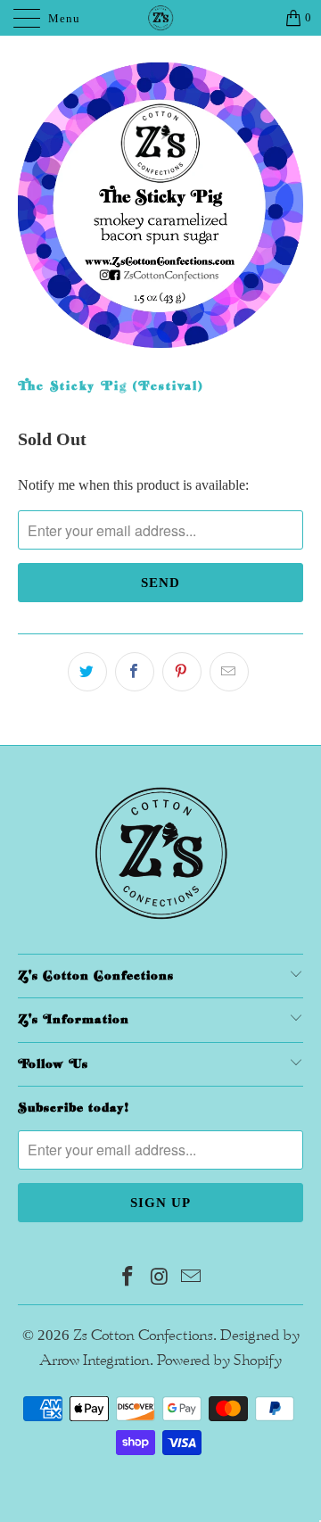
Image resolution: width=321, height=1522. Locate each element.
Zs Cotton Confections (143, 1336)
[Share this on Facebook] (134, 671)
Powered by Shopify (219, 1360)
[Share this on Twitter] (87, 671)
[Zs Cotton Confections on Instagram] (159, 1278)
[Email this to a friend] (229, 671)
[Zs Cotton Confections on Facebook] (127, 1278)
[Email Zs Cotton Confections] (191, 1278)
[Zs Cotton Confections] (160, 18)
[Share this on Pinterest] (182, 671)
